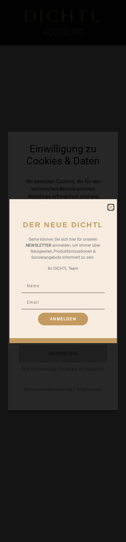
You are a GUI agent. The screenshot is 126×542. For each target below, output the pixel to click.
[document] (63, 271)
